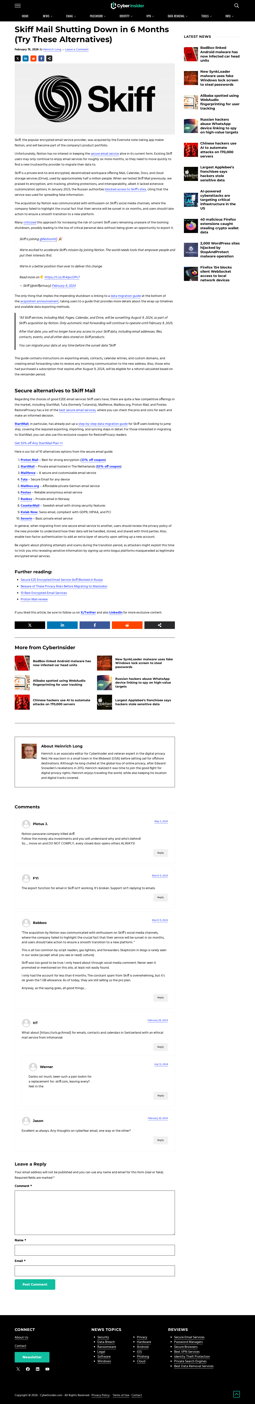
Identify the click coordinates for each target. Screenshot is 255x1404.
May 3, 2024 (161, 821)
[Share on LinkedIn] (26, 58)
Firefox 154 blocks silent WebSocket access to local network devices (216, 273)
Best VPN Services (187, 1352)
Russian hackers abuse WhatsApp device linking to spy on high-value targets (143, 682)
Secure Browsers (185, 1347)
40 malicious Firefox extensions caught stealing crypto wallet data (219, 225)
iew (45, 599)
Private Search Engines (190, 1361)
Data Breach (106, 1342)
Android (143, 1347)
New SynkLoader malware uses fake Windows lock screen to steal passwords (144, 663)
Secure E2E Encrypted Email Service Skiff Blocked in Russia (62, 580)
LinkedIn (115, 612)
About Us (21, 1337)
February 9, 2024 (64, 286)
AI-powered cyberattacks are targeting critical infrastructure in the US (218, 199)
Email (20, 1261)
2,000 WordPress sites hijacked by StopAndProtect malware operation (220, 249)
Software (104, 1356)
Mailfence (28, 473)
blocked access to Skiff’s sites (125, 189)
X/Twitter (88, 612)
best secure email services (77, 410)
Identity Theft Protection (192, 1356)
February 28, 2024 (158, 1020)
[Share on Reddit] (33, 58)
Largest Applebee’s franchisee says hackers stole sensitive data (143, 702)
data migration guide (126, 296)
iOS (139, 1352)
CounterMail (30, 505)
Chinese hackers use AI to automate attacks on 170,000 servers (61, 702)
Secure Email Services (189, 1337)
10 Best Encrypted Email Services (44, 593)
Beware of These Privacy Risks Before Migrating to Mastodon (64, 586)
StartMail (22, 424)
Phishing (143, 1356)
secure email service (105, 154)
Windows (104, 1361)
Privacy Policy (101, 1395)
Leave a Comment (77, 49)
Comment (23, 1186)
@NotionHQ (48, 239)
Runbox (26, 499)
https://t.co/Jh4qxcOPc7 (61, 277)
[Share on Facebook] (41, 58)
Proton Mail (29, 460)
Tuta (24, 479)
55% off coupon (109, 466)
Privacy (142, 1337)
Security (103, 1337)
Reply (160, 853)
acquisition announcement (39, 301)
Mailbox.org (30, 486)
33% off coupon (93, 460)
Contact (20, 1346)
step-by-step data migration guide (103, 424)
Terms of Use (121, 1395)
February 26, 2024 (158, 1118)
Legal (101, 1352)
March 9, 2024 (160, 876)
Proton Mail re (31, 599)
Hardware (144, 1342)
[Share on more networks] (49, 58)
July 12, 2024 (161, 1064)
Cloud (141, 1361)
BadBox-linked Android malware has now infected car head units (62, 663)
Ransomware (106, 1347)
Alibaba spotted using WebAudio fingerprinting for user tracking (59, 682)
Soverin (26, 518)
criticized (30, 222)
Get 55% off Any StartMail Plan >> (39, 443)
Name (20, 1240)
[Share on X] (18, 58)
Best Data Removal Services (193, 1366)
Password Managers (188, 1342)
